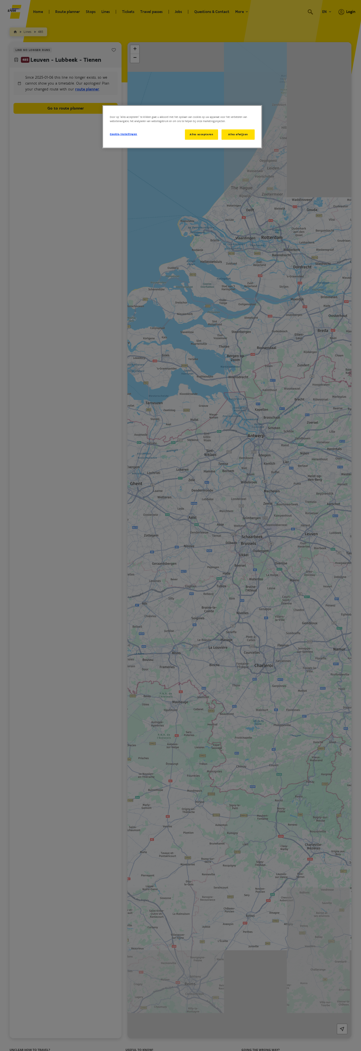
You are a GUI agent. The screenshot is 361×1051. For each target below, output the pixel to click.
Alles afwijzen (238, 134)
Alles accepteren (201, 134)
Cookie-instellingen (123, 134)
